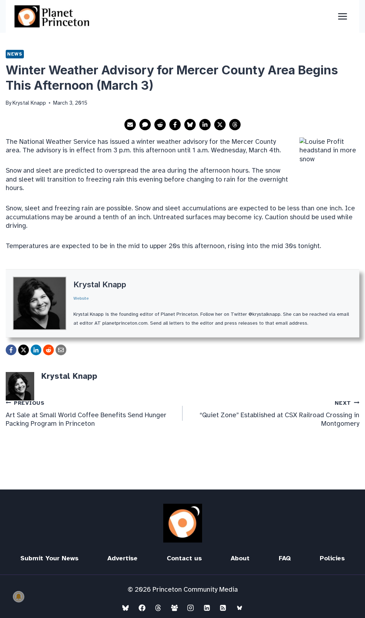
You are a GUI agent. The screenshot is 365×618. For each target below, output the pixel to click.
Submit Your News (49, 558)
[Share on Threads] (235, 124)
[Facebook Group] (174, 607)
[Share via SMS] (145, 124)
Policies (332, 558)
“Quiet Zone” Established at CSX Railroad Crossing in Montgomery (279, 414)
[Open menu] (342, 16)
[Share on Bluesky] (190, 124)
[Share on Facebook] (175, 124)
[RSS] (223, 607)
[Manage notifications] (18, 596)
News (14, 54)
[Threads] (158, 607)
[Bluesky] (125, 607)
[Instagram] (190, 607)
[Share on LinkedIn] (205, 124)
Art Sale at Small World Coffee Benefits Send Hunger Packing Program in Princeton (86, 414)
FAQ (285, 558)
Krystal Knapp (99, 284)
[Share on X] (220, 124)
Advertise (122, 558)
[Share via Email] (130, 124)
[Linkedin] (207, 607)
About (240, 558)
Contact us (184, 558)
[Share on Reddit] (160, 124)
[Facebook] (142, 607)
